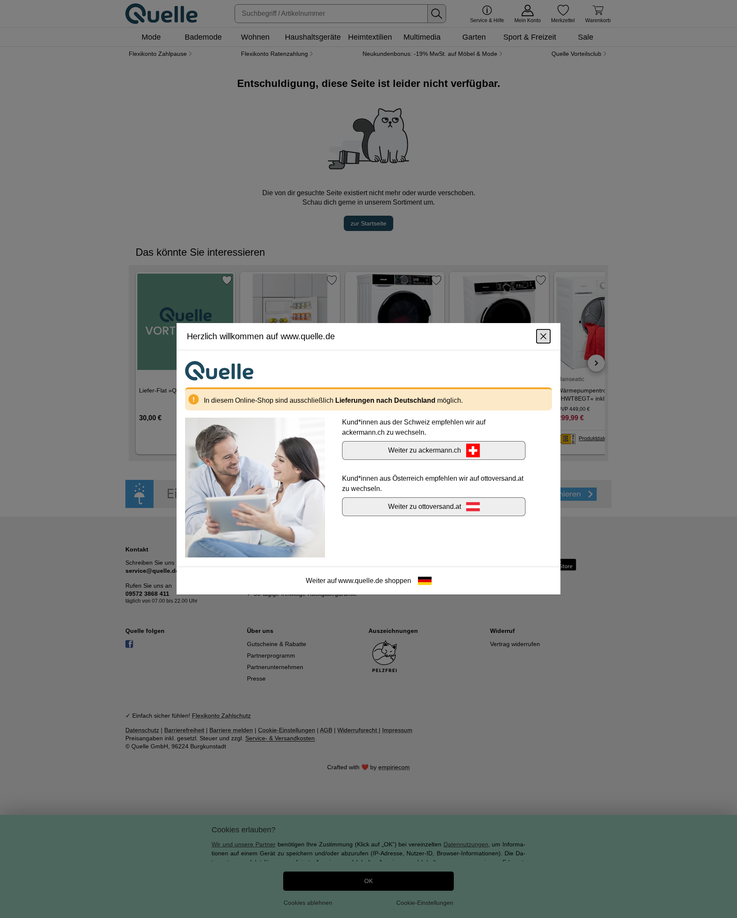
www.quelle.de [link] (360, 581)
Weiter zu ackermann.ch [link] (424, 450)
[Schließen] (543, 337)
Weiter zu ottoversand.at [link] (424, 507)
